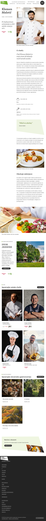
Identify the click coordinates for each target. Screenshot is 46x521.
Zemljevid (36, 3)
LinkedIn (4, 472)
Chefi (37, 1)
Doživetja (12, 3)
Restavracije (31, 1)
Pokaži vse (40, 287)
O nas (3, 502)
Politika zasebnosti (6, 508)
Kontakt (4, 504)
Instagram (4, 464)
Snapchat (4, 476)
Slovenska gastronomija (7, 492)
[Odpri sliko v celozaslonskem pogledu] (30, 25)
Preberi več (40, 376)
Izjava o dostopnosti (13, 518)
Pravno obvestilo (6, 510)
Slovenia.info (5, 500)
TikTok (3, 474)
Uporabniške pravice (6, 506)
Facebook (4, 466)
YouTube (4, 470)
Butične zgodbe (21, 3)
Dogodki (29, 3)
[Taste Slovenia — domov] (4, 3)
